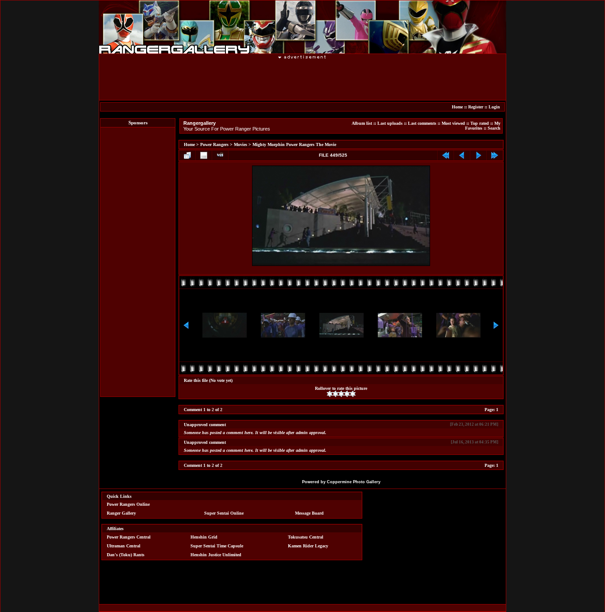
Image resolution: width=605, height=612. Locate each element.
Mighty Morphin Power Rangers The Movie (294, 144)
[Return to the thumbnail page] (187, 155)
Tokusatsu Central (305, 537)
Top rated (479, 123)
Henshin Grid (203, 537)
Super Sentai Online (224, 513)
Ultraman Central (123, 545)
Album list (362, 123)
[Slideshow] (220, 155)
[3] (341, 394)
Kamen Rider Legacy (308, 545)
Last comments (422, 123)
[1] (330, 394)
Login (494, 106)
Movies (240, 144)
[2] (335, 394)
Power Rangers (214, 144)
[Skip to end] (495, 155)
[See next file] (478, 155)
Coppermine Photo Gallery (353, 482)
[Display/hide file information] (204, 155)
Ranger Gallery (121, 513)
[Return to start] (446, 155)
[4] (347, 394)
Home (457, 106)
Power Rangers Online (128, 504)
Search (494, 128)
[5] (353, 394)
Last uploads (390, 123)
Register (475, 106)
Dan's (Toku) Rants (125, 554)
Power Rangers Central (129, 537)
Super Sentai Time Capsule (216, 545)
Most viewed (453, 123)
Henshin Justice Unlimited (215, 554)
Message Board (309, 513)
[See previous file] (462, 155)
